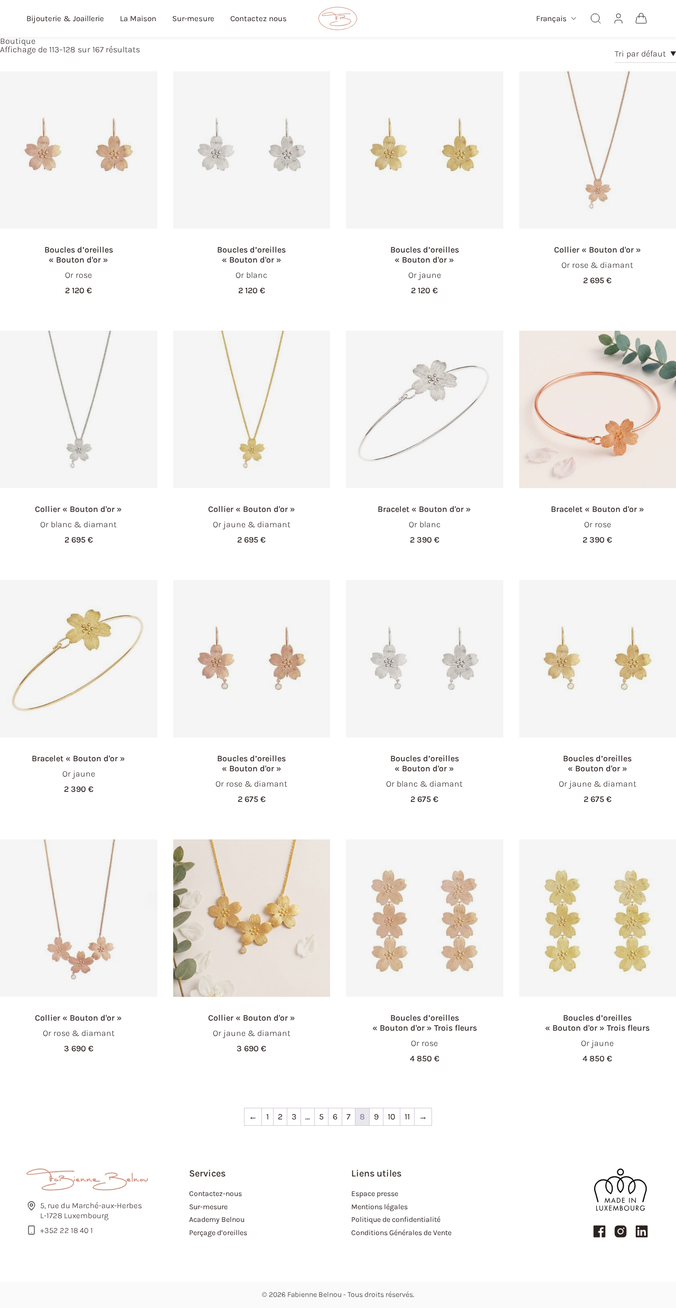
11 (407, 1116)
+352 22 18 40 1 (66, 1230)
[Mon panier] (641, 18)
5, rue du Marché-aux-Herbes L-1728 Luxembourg (91, 1210)
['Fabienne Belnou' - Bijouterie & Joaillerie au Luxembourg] (337, 18)
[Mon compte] (618, 18)
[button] (556, 19)
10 (392, 1116)
